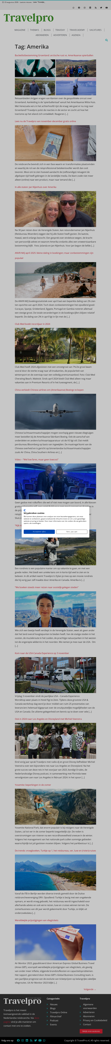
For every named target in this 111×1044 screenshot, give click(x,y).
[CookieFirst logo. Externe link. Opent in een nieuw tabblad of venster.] (25, 510)
